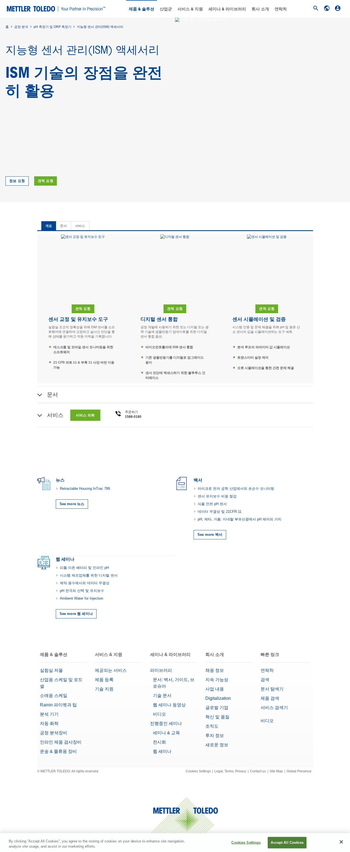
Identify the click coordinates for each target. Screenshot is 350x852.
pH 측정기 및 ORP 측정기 (52, 27)
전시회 (159, 742)
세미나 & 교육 (166, 732)
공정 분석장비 (53, 732)
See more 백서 (209, 534)
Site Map (276, 771)
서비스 (80, 226)
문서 (63, 226)
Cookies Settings (198, 771)
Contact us (258, 771)
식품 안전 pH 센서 (212, 504)
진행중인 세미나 (166, 723)
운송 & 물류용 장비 (58, 751)
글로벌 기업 (216, 707)
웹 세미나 (162, 751)
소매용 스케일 (53, 695)
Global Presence (299, 771)
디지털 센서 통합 (159, 319)
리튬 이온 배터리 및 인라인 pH (84, 568)
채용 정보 (214, 670)
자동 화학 (49, 723)
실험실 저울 (51, 670)
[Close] (341, 842)
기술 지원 (104, 689)
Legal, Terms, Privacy (230, 771)
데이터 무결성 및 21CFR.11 (219, 512)
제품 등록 (104, 679)
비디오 (159, 714)
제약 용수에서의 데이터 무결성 (84, 583)
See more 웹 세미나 (76, 614)
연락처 (281, 9)
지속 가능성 (216, 679)
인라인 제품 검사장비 (60, 742)
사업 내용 (214, 689)
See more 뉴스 (72, 504)
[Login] (337, 8)
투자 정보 (214, 735)
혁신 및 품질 (217, 717)
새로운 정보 (216, 744)
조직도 (211, 726)
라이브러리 (161, 670)
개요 (48, 226)
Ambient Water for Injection (81, 598)
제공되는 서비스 (111, 670)
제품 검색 (270, 698)
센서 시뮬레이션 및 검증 (259, 319)
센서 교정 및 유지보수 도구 (78, 319)
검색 (265, 679)
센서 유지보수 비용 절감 (217, 496)
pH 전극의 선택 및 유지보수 (82, 591)
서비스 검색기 (274, 707)
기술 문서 (162, 695)
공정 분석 (21, 27)
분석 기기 (49, 714)
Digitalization (218, 698)
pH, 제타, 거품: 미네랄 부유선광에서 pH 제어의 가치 (239, 519)
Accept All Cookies (287, 843)
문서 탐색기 (272, 689)
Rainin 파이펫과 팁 (58, 705)
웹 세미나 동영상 (169, 705)
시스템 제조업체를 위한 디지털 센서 (89, 575)
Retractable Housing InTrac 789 (85, 489)
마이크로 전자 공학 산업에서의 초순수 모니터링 (236, 489)
